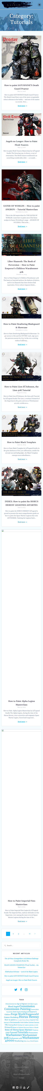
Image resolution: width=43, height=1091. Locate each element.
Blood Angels (13, 1006)
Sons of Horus (12, 1029)
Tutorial (13, 1032)
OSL (6, 1025)
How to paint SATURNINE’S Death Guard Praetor (21, 976)
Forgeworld (32, 1014)
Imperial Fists (34, 1020)
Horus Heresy (29, 1017)
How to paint (10, 1020)
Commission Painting (17, 1009)
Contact (21, 1078)
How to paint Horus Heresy (22, 1020)
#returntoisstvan (11, 1004)
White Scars (27, 1041)
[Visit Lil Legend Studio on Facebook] (21, 990)
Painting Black (12, 1025)
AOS (28, 1004)
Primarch (8, 1027)
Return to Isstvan (17, 1027)
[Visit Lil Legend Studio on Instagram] (26, 990)
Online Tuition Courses (31, 1022)
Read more (21, 106)
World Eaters (34, 1041)
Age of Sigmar (22, 1004)
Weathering (18, 1041)
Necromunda (15, 1022)
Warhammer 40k (15, 1038)
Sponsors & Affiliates (21, 1067)
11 (30, 934)
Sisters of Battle (33, 1027)
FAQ (21, 1071)
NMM (21, 1022)
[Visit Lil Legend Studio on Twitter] (15, 990)
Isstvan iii (7, 1022)
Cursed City (9, 1012)
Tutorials (22, 1032)
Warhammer (14, 1035)
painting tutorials (33, 1025)
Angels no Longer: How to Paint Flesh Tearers (21, 980)
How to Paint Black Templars (21, 442)
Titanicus (35, 1030)
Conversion (35, 1009)
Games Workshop (11, 1017)
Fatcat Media (33, 1058)
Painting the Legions (23, 1025)
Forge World (18, 1014)
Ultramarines (33, 1033)
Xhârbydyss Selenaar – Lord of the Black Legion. (21, 972)
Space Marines (25, 1030)
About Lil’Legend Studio (21, 1074)
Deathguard (25, 1012)
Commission (27, 1006)
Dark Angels (17, 1012)
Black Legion (33, 1004)
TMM (8, 1033)
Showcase (26, 1027)
